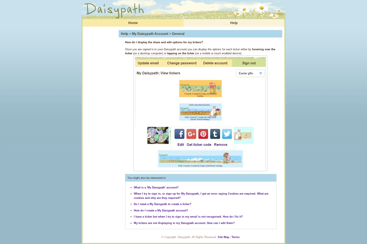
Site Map (223, 237)
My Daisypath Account (150, 34)
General (178, 34)
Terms (235, 237)
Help (234, 23)
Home (133, 23)
